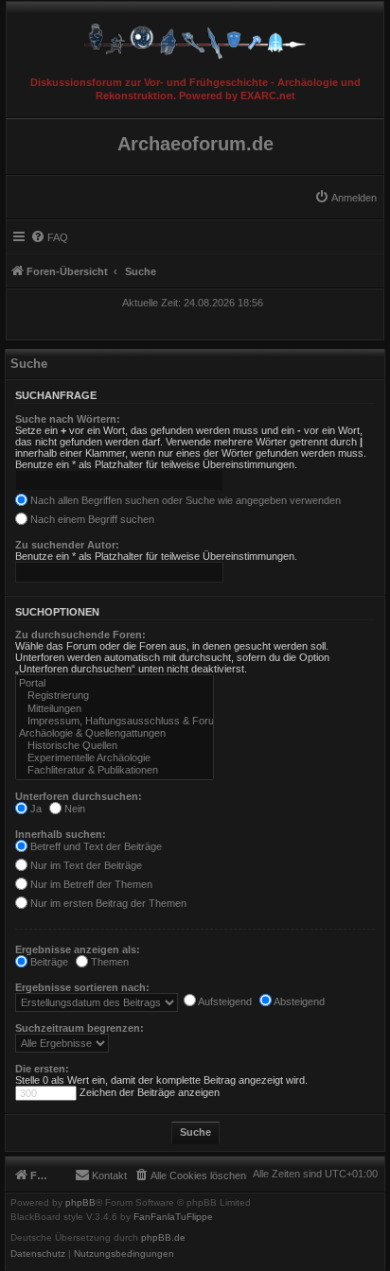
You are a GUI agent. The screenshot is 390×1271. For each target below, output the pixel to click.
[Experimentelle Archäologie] (114, 758)
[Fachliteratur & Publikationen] (114, 770)
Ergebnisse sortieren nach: (82, 987)
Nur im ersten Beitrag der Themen (106, 903)
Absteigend (298, 1001)
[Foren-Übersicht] (195, 36)
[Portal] (114, 683)
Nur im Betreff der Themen (89, 884)
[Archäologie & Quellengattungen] (114, 733)
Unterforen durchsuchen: (78, 796)
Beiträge (47, 961)
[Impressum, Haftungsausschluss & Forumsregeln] (114, 721)
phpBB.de (163, 1238)
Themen (108, 961)
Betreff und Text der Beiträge (94, 846)
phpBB (80, 1203)
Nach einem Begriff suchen (90, 519)
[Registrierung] (114, 695)
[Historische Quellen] (114, 746)
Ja (34, 808)
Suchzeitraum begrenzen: (79, 1028)
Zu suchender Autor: (67, 544)
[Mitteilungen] (114, 709)
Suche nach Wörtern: (67, 419)
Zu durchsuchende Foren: (80, 634)
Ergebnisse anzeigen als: (77, 949)
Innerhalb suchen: (60, 834)
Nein (73, 808)
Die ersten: (42, 1068)
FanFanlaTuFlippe (173, 1217)
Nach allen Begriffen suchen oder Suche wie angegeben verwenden (184, 500)
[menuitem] (345, 197)
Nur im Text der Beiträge (84, 865)
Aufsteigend (224, 1001)
